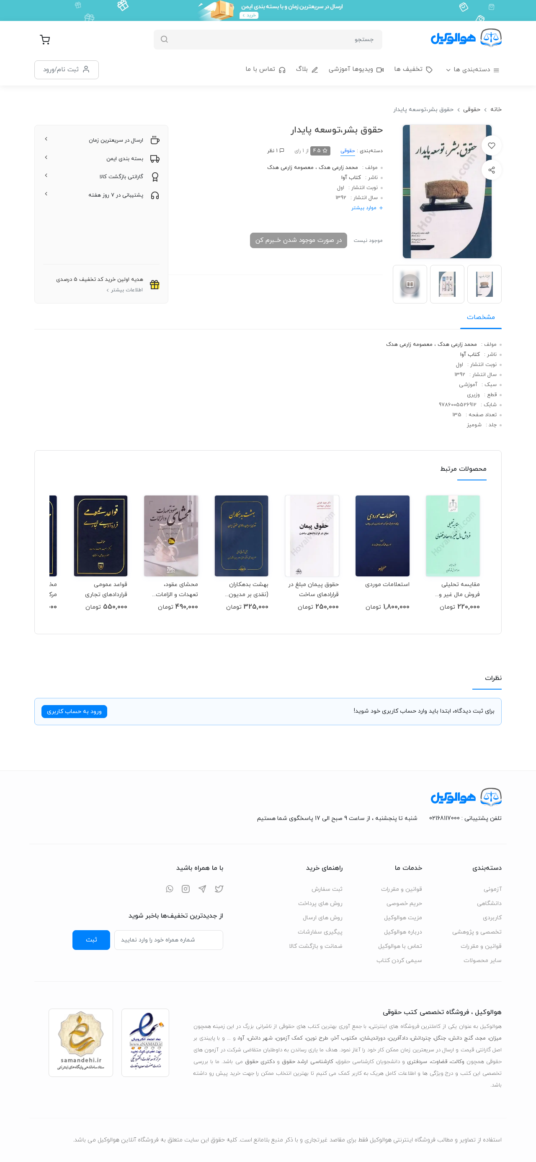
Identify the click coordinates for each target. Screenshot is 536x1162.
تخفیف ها (408, 69)
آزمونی (493, 889)
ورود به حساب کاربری (74, 712)
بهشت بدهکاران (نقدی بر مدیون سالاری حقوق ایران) (244, 590)
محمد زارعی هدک (337, 167)
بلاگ (302, 69)
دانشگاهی (489, 904)
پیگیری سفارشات (320, 932)
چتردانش (421, 1038)
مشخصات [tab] (481, 317)
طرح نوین (317, 1038)
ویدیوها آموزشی (351, 69)
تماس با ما (260, 69)
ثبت (91, 939)
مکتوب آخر (345, 1038)
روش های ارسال (323, 918)
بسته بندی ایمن (124, 159)
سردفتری (417, 1062)
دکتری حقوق (260, 1062)
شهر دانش (260, 1038)
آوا (242, 1038)
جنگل (440, 1038)
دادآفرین (398, 1038)
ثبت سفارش (327, 889)
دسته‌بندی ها (472, 69)
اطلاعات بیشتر (127, 290)
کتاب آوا (351, 178)
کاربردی (492, 918)
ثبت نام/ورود (61, 69)
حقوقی (471, 110)
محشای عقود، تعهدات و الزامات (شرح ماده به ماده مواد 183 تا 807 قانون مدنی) (175, 590)
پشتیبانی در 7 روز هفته (115, 195)
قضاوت (439, 1062)
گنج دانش (461, 1038)
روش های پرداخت (320, 904)
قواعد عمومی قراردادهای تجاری (106, 590)
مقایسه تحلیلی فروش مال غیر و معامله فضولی (459, 590)
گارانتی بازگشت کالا (121, 177)
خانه (496, 110)
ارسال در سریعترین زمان (116, 140)
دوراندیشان (373, 1038)
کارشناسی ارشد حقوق (307, 1062)
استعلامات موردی (387, 585)
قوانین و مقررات (481, 946)
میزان (495, 1038)
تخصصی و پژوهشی (477, 932)
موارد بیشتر (363, 208)
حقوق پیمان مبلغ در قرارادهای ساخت (313, 590)
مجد (481, 1038)
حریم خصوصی (404, 904)
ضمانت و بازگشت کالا (316, 946)
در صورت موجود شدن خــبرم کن (298, 240)
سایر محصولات (483, 961)
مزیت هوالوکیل (403, 918)
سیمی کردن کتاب (399, 961)
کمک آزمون (289, 1038)
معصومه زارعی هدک (290, 167)
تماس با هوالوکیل (400, 946)
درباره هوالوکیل (403, 932)
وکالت (457, 1062)
